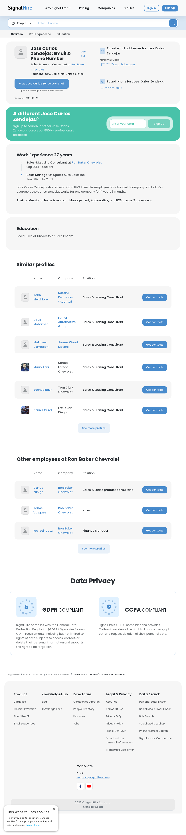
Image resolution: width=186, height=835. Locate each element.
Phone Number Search (153, 731)
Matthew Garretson (40, 344)
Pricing (84, 8)
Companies (106, 8)
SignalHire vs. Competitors (155, 738)
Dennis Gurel (42, 410)
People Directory (83, 709)
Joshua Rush (42, 390)
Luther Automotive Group (67, 322)
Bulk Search (146, 716)
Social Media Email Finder (155, 709)
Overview (17, 34)
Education (63, 34)
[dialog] (31, 818)
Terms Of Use (114, 709)
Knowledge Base (52, 709)
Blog (44, 702)
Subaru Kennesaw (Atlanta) (65, 297)
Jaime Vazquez (39, 510)
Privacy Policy (114, 723)
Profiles (129, 8)
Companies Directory (86, 702)
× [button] (54, 809)
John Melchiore (40, 297)
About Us (111, 702)
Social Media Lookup (152, 723)
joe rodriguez (43, 531)
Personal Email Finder (152, 702)
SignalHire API (22, 716)
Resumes (79, 716)
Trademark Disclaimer (120, 750)
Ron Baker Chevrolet (87, 162)
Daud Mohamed (40, 322)
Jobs (76, 723)
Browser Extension (25, 709)
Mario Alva (41, 367)
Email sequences (24, 723)
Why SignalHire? (56, 8)
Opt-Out (83, 54)
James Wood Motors (68, 344)
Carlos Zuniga (38, 490)
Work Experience (40, 34)
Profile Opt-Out (116, 731)
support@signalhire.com (93, 777)
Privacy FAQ (113, 716)
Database (20, 702)
